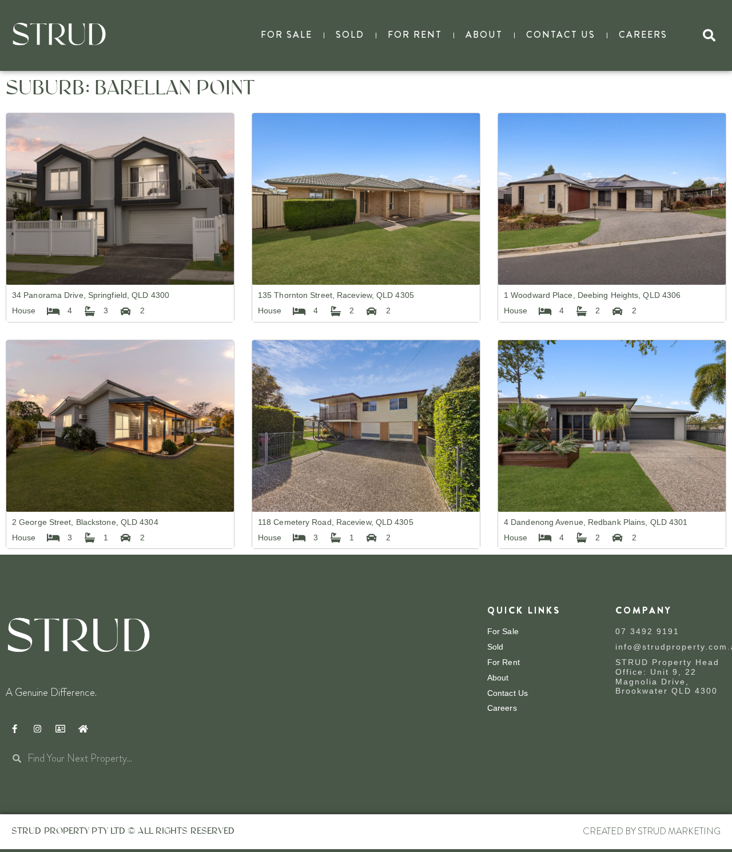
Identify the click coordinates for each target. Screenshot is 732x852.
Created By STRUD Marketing (652, 831)
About (484, 34)
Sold (350, 34)
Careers (643, 34)
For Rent (415, 34)
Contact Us (560, 34)
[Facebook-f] (14, 728)
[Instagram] (37, 728)
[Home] (83, 728)
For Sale (286, 34)
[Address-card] (60, 728)
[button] (709, 35)
